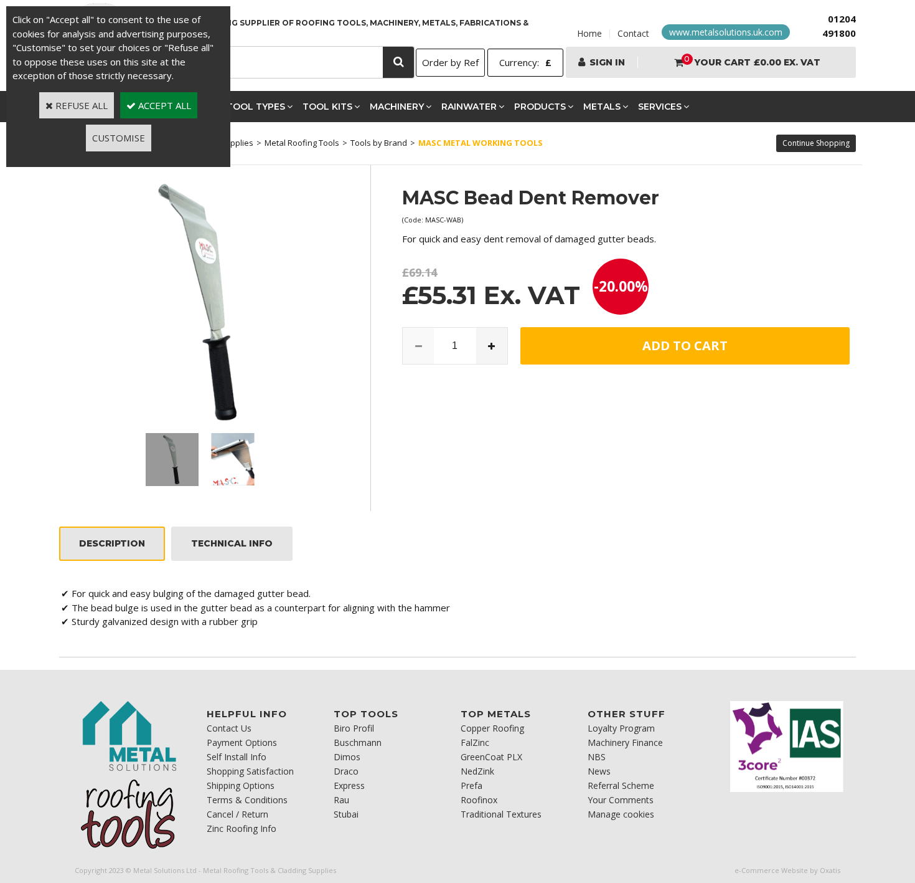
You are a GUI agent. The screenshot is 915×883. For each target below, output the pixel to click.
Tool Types (256, 106)
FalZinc (475, 742)
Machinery (397, 106)
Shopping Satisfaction (250, 771)
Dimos (347, 757)
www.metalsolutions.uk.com (725, 32)
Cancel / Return (237, 814)
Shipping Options (240, 785)
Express (349, 785)
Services (660, 106)
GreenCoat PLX (491, 757)
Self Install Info (236, 757)
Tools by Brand (378, 142)
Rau (341, 800)
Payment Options (242, 742)
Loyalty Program (621, 728)
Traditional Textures (501, 814)
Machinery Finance (625, 742)
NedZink (477, 771)
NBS (597, 757)
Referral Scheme (621, 785)
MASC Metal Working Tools (480, 142)
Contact (633, 33)
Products (540, 106)
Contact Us (229, 728)
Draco (346, 771)
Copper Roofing (492, 728)
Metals (602, 106)
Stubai (346, 814)
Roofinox (479, 800)
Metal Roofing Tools (302, 142)
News (599, 771)
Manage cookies (621, 814)
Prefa (471, 785)
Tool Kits (327, 106)
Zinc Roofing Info (241, 828)
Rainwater (469, 106)
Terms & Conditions (247, 800)
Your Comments (621, 800)
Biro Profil (354, 728)
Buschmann (358, 742)
